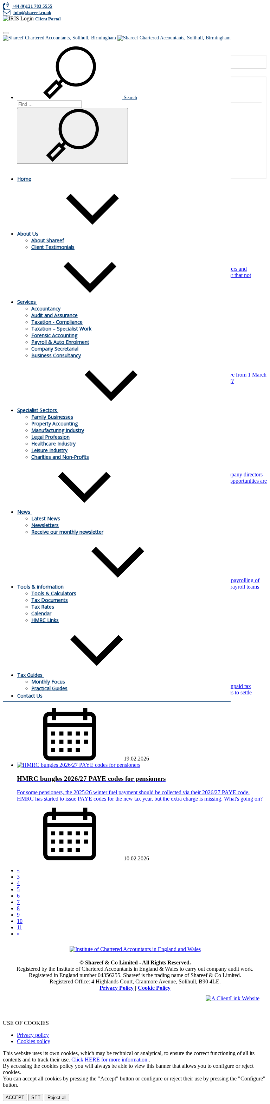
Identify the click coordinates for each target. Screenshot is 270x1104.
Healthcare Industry (53, 443)
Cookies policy (33, 1041)
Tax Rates (42, 606)
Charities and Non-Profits (60, 457)
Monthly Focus (48, 681)
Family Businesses (52, 416)
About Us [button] (28, 233)
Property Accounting (54, 423)
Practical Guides (49, 688)
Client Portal (48, 18)
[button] (77, 97)
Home (24, 178)
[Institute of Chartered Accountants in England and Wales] (135, 949)
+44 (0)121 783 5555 (32, 6)
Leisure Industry (49, 450)
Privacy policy (33, 1035)
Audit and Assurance (54, 315)
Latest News (45, 518)
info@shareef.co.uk (32, 12)
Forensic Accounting (54, 335)
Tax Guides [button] (30, 675)
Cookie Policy (154, 988)
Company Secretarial (54, 348)
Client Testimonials (53, 247)
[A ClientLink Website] (232, 998)
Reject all (56, 1097)
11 (19, 927)
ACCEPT (15, 1097)
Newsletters (45, 525)
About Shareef (47, 240)
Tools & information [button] (41, 586)
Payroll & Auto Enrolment (60, 342)
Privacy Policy (116, 988)
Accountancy (45, 308)
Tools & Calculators (53, 593)
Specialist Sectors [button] (37, 410)
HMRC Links (45, 620)
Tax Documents (49, 600)
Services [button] (27, 302)
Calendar (41, 613)
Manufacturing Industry (57, 430)
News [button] (24, 511)
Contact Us (30, 695)
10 (19, 921)
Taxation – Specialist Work (61, 328)
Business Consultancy (56, 355)
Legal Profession (50, 437)
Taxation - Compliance (57, 322)
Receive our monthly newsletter (67, 531)
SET (35, 1097)
